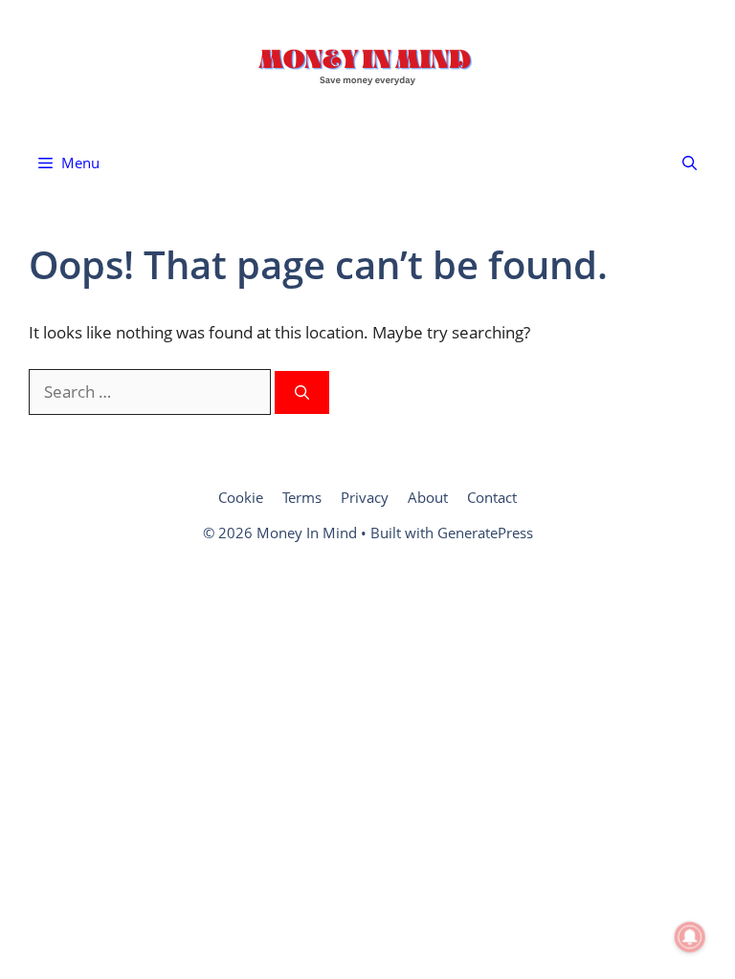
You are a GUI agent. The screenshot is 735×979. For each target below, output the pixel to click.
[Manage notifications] (690, 937)
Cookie (240, 497)
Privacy (365, 497)
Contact (492, 497)
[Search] (302, 392)
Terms (302, 497)
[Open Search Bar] (689, 163)
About (428, 497)
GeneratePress (485, 532)
